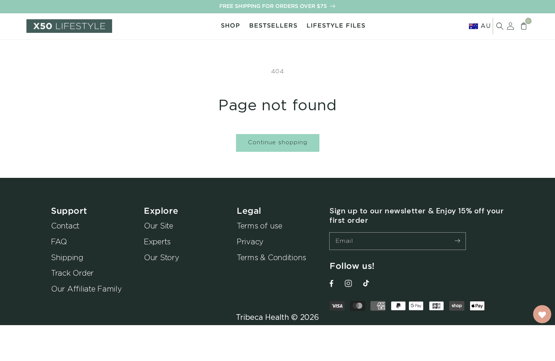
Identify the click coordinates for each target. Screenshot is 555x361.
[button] (500, 26)
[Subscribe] (457, 241)
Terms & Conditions (271, 257)
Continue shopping (277, 142)
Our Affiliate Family (86, 289)
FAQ (59, 241)
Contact (65, 226)
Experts (157, 241)
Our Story (161, 257)
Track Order (72, 273)
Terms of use (259, 226)
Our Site (158, 226)
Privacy (250, 241)
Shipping (67, 257)
